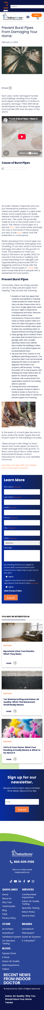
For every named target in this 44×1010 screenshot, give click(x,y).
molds (30, 267)
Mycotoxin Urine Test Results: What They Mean (19, 652)
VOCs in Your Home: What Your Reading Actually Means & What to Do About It (21, 750)
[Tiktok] (11, 881)
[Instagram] (33, 881)
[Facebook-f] (24, 881)
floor (12, 227)
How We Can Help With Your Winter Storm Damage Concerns (19, 466)
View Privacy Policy (13, 590)
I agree (11, 576)
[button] (27, 16)
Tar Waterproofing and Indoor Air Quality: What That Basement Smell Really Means (21, 702)
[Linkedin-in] (20, 881)
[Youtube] (15, 881)
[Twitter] (28, 881)
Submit (11, 598)
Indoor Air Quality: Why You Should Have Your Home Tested (20, 999)
